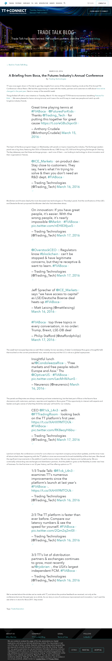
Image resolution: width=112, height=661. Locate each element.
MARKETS (52, 3)
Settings (74, 650)
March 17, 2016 (42, 340)
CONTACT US (102, 3)
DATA (36, 3)
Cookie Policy (41, 659)
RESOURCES (59, 3)
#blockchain (49, 254)
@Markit (55, 222)
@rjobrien (42, 567)
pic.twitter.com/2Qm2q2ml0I (53, 530)
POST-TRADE (18, 3)
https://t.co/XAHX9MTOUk (51, 422)
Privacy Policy (54, 659)
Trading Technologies (57, 79)
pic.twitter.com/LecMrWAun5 (53, 379)
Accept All (98, 650)
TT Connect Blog (38, 637)
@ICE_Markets (42, 161)
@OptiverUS (40, 375)
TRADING (11, 3)
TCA (32, 3)
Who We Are (11, 637)
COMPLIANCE (26, 3)
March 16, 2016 (42, 311)
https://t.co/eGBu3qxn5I (59, 123)
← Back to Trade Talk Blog (17, 65)
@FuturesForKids (61, 111)
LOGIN (91, 3)
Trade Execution (17, 609)
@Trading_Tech (54, 115)
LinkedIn (86, 637)
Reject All (85, 650)
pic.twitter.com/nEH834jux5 (52, 226)
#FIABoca (38, 111)
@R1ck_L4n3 (48, 410)
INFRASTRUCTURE (43, 3)
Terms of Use (63, 637)
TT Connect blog (90, 39)
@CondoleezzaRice (49, 363)
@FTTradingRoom (44, 414)
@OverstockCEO (44, 250)
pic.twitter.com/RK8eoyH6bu (52, 430)
